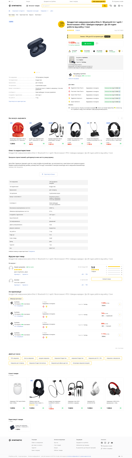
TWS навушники (15, 358)
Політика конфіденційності (34, 456)
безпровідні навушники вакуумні (81, 363)
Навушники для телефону (17, 363)
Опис (17, 14)
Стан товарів (57, 445)
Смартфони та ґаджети (18, 11)
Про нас (56, 442)
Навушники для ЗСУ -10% (95, 358)
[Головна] (9, 11)
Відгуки (31, 14)
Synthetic (17, 302)
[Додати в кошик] (24, 143)
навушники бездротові (77, 358)
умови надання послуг (86, 456)
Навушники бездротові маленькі (37, 363)
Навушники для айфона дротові (59, 363)
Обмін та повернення (37, 442)
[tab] (12, 15)
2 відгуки (77, 30)
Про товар (12, 14)
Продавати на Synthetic (50, 1)
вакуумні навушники (44, 358)
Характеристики (24, 14)
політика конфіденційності (73, 456)
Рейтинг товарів (58, 450)
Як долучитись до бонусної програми (86, 447)
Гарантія (34, 447)
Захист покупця (74, 1)
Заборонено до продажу (82, 445)
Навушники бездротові (60, 358)
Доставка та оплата (37, 445)
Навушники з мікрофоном (113, 358)
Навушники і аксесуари (32, 11)
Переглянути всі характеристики (17, 101)
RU (12, 1)
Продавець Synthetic (79, 73)
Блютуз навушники (29, 358)
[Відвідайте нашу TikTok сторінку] (108, 443)
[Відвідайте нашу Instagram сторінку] (105, 443)
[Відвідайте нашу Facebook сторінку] (102, 443)
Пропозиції (38, 14)
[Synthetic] (11, 303)
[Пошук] (104, 5)
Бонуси (28, 1)
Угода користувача (22, 456)
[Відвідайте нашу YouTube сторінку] (112, 443)
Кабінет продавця (107, 448)
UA (9, 1)
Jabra (51, 11)
